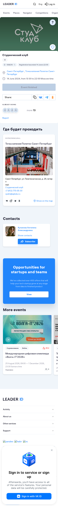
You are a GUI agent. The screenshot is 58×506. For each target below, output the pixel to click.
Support (6, 430)
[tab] (29, 409)
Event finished (29, 87)
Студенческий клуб (14, 187)
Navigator (27, 13)
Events (6, 13)
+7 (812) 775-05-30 (13, 190)
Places (16, 13)
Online (24, 348)
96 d (47, 348)
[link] (27, 344)
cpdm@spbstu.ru (12, 194)
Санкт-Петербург (15, 71)
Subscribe (30, 241)
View (29, 294)
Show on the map (44, 201)
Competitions (42, 13)
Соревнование (13, 348)
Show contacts (25, 235)
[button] (29, 409)
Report (5, 118)
